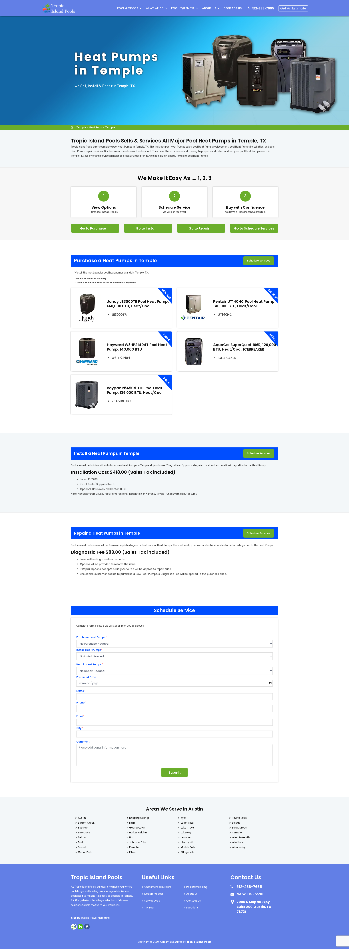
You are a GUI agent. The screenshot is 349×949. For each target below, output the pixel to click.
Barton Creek (86, 823)
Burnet (82, 847)
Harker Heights (138, 832)
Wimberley (239, 847)
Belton (82, 837)
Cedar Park (85, 852)
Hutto (132, 837)
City (79, 728)
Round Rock (239, 818)
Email (80, 716)
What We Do (155, 8)
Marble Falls (188, 847)
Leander (186, 837)
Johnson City (137, 842)
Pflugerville (187, 852)
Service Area (152, 900)
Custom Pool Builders (157, 887)
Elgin (132, 823)
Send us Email (250, 894)
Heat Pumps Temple (102, 127)
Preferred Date (86, 677)
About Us (209, 8)
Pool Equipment (182, 8)
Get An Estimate (293, 8)
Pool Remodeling (196, 887)
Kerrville (134, 847)
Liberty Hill (187, 842)
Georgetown (137, 827)
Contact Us (233, 8)
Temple (81, 127)
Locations (192, 907)
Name (80, 691)
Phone (81, 702)
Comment (83, 741)
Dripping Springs (139, 818)
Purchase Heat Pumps (91, 637)
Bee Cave (84, 832)
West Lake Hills (241, 837)
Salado (236, 823)
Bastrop (83, 827)
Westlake (238, 842)
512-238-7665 (263, 8)
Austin (82, 818)
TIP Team (150, 907)
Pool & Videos (127, 8)
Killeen (133, 852)
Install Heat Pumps (89, 650)
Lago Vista (187, 823)
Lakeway (186, 832)
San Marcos (239, 827)
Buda (81, 842)
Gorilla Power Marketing (96, 917)
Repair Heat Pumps (89, 664)
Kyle (183, 818)
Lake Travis (187, 827)
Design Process (153, 894)
